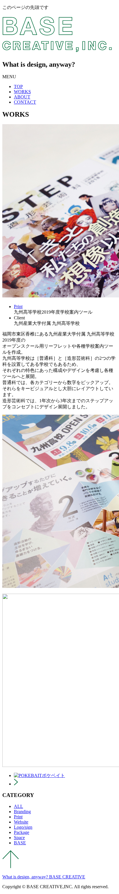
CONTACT (25, 102)
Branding (22, 811)
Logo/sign (23, 827)
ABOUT (22, 96)
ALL (18, 806)
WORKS (22, 91)
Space (19, 837)
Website (21, 822)
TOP (18, 86)
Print (18, 306)
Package (21, 832)
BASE (20, 842)
